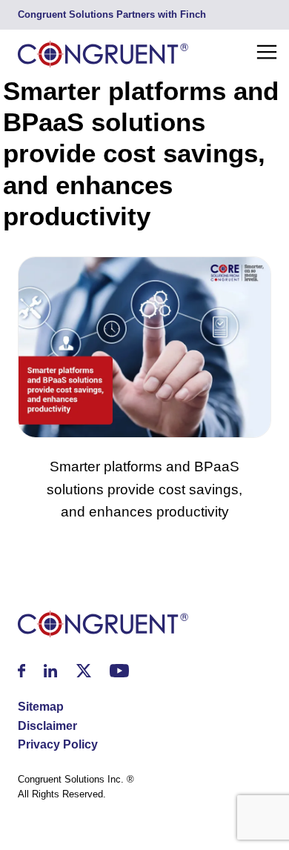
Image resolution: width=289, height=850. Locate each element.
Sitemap (41, 706)
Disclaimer (47, 726)
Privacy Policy (58, 744)
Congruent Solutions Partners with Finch (112, 14)
